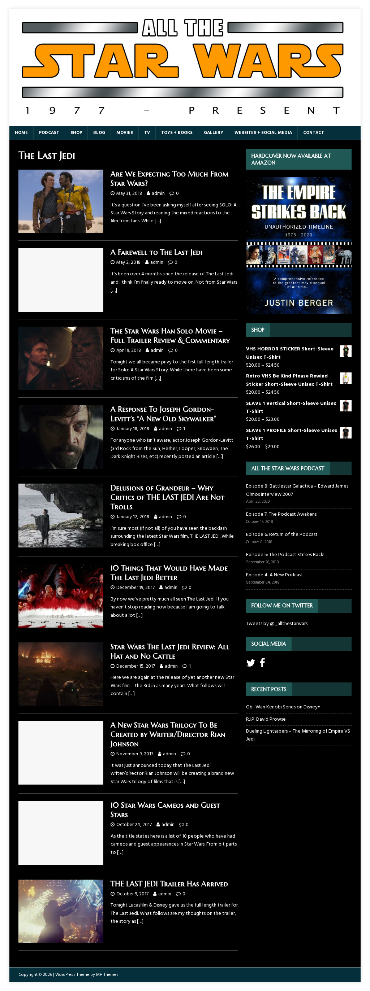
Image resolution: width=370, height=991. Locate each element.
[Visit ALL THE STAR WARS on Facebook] (262, 665)
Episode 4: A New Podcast (274, 575)
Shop (76, 132)
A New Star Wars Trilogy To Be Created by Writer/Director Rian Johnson (168, 734)
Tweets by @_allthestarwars (276, 624)
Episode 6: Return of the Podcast (282, 535)
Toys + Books (177, 132)
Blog (99, 132)
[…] (158, 221)
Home (21, 132)
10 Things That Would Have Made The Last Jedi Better (169, 573)
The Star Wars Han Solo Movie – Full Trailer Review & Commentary (170, 336)
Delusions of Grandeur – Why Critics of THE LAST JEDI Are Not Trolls (167, 497)
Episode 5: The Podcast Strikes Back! (285, 555)
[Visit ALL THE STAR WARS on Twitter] (250, 665)
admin (158, 193)
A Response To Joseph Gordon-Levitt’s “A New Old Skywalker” (163, 414)
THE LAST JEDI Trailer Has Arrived (169, 884)
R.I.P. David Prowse (266, 719)
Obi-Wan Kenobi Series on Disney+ (283, 707)
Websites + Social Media (263, 132)
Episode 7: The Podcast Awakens (281, 514)
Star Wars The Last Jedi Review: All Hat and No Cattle (170, 651)
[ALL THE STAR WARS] (185, 122)
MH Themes (107, 974)
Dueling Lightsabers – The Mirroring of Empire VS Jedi (298, 735)
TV (147, 132)
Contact (313, 132)
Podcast (49, 132)
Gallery (213, 132)
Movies (124, 132)
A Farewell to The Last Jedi (157, 252)
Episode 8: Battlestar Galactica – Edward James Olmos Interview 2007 (297, 490)
